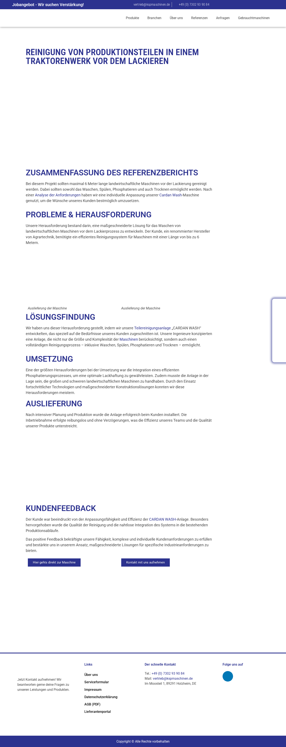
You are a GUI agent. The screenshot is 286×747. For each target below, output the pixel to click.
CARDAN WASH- (163, 519)
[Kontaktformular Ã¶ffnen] (279, 318)
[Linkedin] (228, 676)
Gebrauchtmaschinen (254, 18)
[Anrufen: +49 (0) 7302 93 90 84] (279, 306)
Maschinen (129, 339)
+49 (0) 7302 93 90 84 (168, 673)
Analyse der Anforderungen (58, 195)
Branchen (154, 18)
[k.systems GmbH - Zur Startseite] (47, 18)
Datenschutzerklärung (100, 697)
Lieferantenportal (97, 712)
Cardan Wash (170, 195)
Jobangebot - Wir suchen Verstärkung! (48, 4)
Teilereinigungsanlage (152, 328)
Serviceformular (96, 682)
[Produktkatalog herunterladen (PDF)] (279, 354)
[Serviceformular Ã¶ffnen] (279, 330)
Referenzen (199, 18)
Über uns (176, 18)
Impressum (93, 690)
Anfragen (223, 18)
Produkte (132, 18)
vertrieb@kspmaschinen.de (173, 679)
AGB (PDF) (92, 704)
